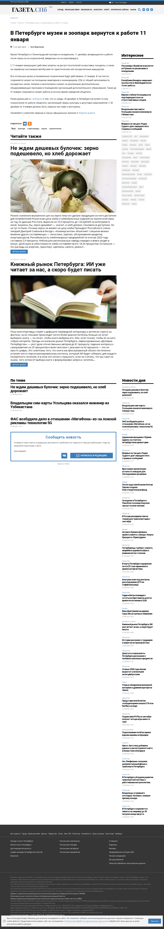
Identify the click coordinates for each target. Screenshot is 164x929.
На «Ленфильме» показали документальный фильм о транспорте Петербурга (134, 764)
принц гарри (139, 195)
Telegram (82, 112)
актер (139, 174)
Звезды (125, 435)
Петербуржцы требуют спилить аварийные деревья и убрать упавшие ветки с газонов (137, 550)
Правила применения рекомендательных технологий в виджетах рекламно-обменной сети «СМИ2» (46, 899)
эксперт (125, 199)
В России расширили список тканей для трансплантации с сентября (136, 519)
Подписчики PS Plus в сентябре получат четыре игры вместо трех (136, 719)
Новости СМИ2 (63, 464)
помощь (133, 166)
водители (125, 204)
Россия (143, 140)
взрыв (148, 149)
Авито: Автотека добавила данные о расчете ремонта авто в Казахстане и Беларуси (137, 748)
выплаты (125, 162)
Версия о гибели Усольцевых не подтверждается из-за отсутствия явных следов (136, 97)
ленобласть (144, 136)
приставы (134, 162)
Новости (14, 18)
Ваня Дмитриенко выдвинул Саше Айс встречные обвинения (137, 612)
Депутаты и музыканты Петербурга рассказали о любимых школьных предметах (137, 656)
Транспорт (126, 577)
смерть (125, 140)
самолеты (147, 174)
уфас (141, 187)
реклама (142, 166)
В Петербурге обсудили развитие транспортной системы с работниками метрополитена (137, 780)
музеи (44, 128)
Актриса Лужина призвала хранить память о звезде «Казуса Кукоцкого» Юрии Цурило (137, 534)
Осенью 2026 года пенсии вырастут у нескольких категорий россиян (134, 672)
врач (135, 157)
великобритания (128, 174)
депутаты (125, 183)
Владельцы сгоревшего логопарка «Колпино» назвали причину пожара (136, 795)
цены (141, 145)
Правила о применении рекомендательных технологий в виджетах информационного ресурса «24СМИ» (47, 894)
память (125, 166)
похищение (126, 157)
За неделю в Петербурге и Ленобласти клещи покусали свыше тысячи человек (135, 503)
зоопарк (21, 128)
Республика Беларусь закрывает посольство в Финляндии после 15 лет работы (136, 83)
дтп (136, 136)
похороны (142, 178)
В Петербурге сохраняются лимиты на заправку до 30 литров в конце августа (134, 811)
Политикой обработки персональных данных (85, 921)
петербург (134, 140)
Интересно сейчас (18, 143)
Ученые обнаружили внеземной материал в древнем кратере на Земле (137, 687)
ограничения (55, 128)
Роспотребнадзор (137, 149)
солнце (141, 199)
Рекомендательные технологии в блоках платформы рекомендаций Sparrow (37, 896)
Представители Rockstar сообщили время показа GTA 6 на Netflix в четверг (137, 703)
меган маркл (127, 195)
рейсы (138, 191)
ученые (125, 149)
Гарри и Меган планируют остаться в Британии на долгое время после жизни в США (137, 598)
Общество (125, 63)
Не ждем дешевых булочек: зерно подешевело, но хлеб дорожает (54, 151)
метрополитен (127, 191)
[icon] (139, 10)
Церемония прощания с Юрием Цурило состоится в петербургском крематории (136, 440)
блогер (133, 199)
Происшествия (127, 730)
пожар (124, 145)
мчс (123, 153)
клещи (134, 183)
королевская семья (129, 187)
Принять (154, 921)
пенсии (139, 153)
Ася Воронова (37, 47)
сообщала (36, 98)
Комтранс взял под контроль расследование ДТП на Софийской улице (136, 582)
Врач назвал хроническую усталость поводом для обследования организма (134, 471)
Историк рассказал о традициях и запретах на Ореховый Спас (137, 641)
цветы (134, 204)
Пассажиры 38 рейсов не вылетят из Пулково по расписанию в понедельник (137, 68)
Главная (13, 23)
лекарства (126, 170)
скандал (131, 153)
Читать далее (19, 252)
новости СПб (127, 136)
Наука (124, 682)
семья (147, 145)
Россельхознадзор (129, 178)
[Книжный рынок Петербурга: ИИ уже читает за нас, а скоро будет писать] (63, 302)
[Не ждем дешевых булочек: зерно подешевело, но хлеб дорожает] (63, 185)
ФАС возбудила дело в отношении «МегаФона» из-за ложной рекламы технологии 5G (137, 424)
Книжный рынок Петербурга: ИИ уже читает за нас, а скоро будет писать (57, 267)
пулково (133, 145)
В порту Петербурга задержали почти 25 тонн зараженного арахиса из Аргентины (137, 566)
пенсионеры (144, 157)
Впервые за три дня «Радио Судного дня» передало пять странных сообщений (135, 126)
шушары (135, 170)
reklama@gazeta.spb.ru (54, 915)
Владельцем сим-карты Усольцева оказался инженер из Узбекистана (136, 112)
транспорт (145, 162)
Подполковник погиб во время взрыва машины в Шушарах (136, 733)
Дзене (92, 112)
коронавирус (33, 128)
